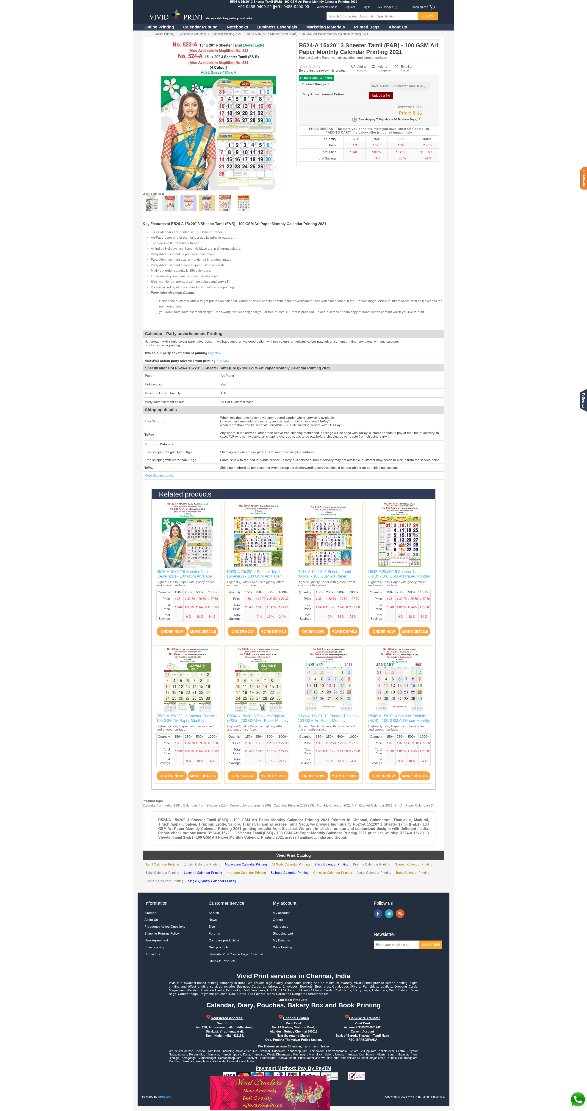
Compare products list (225, 940)
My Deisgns (281, 940)
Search (214, 913)
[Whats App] (578, 1099)
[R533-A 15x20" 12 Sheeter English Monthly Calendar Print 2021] (187, 679)
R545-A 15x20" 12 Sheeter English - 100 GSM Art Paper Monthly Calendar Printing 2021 (328, 721)
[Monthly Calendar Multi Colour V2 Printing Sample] (225, 203)
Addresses (280, 926)
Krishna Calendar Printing (371, 864)
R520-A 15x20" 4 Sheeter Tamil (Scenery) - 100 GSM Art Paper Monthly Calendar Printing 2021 (254, 576)
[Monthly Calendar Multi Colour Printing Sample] (207, 203)
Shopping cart (283, 933)
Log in (367, 7)
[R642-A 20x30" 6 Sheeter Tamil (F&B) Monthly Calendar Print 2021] (399, 534)
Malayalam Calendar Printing (246, 864)
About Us (398, 27)
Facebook (378, 913)
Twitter (389, 913)
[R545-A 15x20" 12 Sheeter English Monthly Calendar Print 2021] (328, 679)
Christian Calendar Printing (332, 872)
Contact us (152, 954)
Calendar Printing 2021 (290, 805)
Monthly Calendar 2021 (334, 805)
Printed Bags (366, 27)
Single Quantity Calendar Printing (212, 881)
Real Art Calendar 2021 (376, 805)
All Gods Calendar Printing (290, 864)
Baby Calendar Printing (412, 872)
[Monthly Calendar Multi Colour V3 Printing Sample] (243, 203)
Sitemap (150, 913)
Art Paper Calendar (414, 805)
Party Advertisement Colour (323, 94)
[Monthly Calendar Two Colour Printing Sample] (188, 203)
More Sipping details (159, 475)
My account (281, 913)
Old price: (405, 107)
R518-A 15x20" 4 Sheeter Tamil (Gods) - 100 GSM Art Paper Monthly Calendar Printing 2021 (324, 576)
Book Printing (282, 947)
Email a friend (406, 66)
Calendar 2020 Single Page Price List (236, 954)
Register (349, 7)
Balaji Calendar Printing (162, 872)
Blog (212, 926)
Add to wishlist (362, 68)
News (213, 919)
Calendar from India (157, 805)
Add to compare (384, 66)
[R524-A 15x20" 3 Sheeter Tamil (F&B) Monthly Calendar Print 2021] (152, 203)
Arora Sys (164, 1096)
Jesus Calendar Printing (374, 872)
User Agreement (156, 940)
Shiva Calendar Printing (331, 864)
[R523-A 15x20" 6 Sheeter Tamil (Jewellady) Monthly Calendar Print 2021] (187, 534)
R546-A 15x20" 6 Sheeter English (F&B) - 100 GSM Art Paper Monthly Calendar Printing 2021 (399, 721)
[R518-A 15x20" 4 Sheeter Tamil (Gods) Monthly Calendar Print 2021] (328, 534)
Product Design (314, 84)
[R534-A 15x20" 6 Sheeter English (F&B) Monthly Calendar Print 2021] (258, 679)
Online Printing (159, 27)
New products (219, 947)
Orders (278, 919)
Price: (405, 112)
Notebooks (237, 27)
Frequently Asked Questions (164, 926)
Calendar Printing (200, 27)
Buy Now (214, 353)
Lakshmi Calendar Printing (203, 872)
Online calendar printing (247, 805)
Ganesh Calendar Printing (413, 864)
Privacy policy (154, 947)
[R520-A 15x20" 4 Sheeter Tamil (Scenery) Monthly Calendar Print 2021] (258, 534)
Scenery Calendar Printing (164, 881)
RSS (400, 913)
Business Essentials (277, 27)
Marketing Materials (325, 27)
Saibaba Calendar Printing (290, 872)
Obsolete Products (222, 961)
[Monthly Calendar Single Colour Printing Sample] (170, 203)
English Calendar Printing (202, 864)
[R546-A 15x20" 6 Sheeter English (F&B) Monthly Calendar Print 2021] (399, 679)
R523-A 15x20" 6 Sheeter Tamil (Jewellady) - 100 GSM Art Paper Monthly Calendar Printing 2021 (184, 576)
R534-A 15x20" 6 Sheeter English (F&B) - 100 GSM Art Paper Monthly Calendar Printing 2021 (258, 721)
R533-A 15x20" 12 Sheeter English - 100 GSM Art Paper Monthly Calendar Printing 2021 (187, 721)
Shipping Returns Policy (161, 933)
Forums (214, 933)
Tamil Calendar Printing (162, 864)
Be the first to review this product (322, 70)
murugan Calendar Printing (246, 872)
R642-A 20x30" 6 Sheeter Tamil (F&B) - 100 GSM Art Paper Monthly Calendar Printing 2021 (399, 576)
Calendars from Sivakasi (200, 805)
